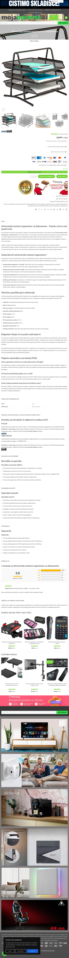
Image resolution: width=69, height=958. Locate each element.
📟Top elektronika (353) (34, 12)
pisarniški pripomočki (44, 205)
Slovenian (54, 1)
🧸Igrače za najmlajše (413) (52, 10)
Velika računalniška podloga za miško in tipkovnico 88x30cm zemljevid (57, 684)
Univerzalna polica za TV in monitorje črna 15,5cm (12, 684)
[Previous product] (36, 36)
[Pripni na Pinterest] (54, 209)
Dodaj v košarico (46, 176)
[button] (53, 17)
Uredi (10, 951)
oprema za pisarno (50, 204)
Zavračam (20, 951)
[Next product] (33, 36)
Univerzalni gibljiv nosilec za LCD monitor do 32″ (34, 684)
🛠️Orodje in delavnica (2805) (17, 10)
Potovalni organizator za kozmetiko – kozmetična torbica (34, 642)
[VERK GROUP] (9, 131)
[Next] (64, 78)
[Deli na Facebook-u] (39, 209)
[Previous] (4, 78)
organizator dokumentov (61, 204)
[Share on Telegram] (66, 209)
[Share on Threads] (48, 209)
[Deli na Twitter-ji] (45, 209)
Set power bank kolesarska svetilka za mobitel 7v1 (11, 642)
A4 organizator (11, 204)
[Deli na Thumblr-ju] (63, 209)
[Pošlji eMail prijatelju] (51, 209)
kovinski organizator (20, 204)
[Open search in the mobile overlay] (34, 23)
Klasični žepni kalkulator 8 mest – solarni (57, 642)
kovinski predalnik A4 (31, 204)
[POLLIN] (3, 131)
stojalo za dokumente (54, 205)
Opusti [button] (34, 7)
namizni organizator (41, 204)
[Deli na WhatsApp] (36, 209)
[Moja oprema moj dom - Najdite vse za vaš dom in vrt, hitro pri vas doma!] (24, 17)
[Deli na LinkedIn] (60, 209)
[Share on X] (42, 209)
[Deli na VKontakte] (57, 209)
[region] (21, 946)
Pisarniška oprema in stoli (61, 201)
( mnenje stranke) (63, 134)
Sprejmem (32, 951)
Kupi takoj (62, 176)
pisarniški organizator (33, 205)
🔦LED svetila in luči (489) (34, 10)
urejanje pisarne (64, 205)
